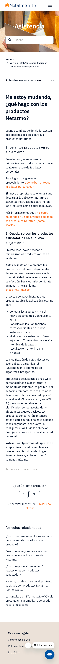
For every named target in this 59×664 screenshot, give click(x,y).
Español (13, 652)
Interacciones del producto (24, 66)
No (34, 494)
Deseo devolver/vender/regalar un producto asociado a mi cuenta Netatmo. (26, 555)
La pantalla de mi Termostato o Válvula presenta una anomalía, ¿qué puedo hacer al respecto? (29, 600)
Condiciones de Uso (19, 639)
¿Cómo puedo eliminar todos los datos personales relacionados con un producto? (28, 540)
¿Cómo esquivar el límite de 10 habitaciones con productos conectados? (24, 570)
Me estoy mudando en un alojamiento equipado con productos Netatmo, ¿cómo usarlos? (28, 585)
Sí (24, 494)
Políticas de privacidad (21, 646)
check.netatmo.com (17, 289)
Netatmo (10, 59)
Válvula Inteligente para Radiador (28, 62)
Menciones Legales (18, 633)
